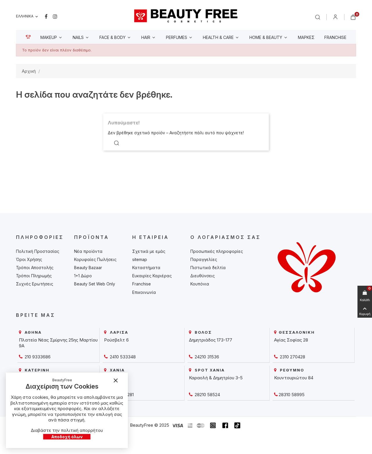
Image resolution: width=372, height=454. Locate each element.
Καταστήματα (146, 267)
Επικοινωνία (144, 292)
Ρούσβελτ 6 (116, 340)
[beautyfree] (186, 15)
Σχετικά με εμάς (148, 251)
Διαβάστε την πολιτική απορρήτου (67, 430)
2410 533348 (122, 357)
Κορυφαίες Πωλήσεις (95, 259)
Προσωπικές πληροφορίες (216, 251)
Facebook (46, 16)
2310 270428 (292, 357)
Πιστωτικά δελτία (208, 267)
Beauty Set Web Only (94, 283)
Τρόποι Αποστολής (34, 267)
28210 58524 (207, 394)
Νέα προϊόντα (88, 251)
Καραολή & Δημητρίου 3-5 (216, 377)
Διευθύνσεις (202, 275)
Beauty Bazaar (88, 267)
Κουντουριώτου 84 (293, 377)
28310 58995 (292, 394)
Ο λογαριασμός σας (225, 237)
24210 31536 (206, 357)
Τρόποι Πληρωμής (34, 275)
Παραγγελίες (203, 259)
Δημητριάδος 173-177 (210, 340)
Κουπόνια (199, 283)
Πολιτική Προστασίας (37, 251)
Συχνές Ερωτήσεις (34, 283)
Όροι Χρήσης (29, 259)
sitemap (139, 259)
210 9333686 (37, 357)
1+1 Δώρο (83, 275)
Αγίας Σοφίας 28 (291, 340)
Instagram (55, 16)
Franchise (141, 283)
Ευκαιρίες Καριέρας (152, 275)
